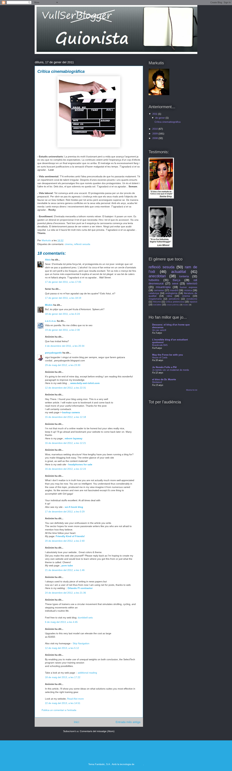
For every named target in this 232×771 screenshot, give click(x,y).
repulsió (193, 302)
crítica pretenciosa (175, 302)
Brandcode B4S (160, 345)
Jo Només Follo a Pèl (164, 367)
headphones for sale (80, 464)
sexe (175, 283)
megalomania (155, 299)
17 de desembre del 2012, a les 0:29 (65, 511)
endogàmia (171, 293)
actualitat (178, 271)
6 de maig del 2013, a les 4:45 (61, 622)
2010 (155, 128)
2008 (155, 138)
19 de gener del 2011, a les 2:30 (62, 330)
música (188, 290)
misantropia (163, 287)
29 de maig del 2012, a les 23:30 (62, 365)
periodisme (174, 299)
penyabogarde (53, 352)
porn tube (67, 565)
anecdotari (157, 276)
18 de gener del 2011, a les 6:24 (62, 314)
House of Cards (159, 357)
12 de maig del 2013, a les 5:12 (62, 648)
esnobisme (191, 299)
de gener (160, 117)
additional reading (87, 672)
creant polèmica (173, 305)
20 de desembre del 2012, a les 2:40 (65, 540)
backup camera (71, 412)
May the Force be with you (167, 354)
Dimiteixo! (157, 382)
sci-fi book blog (74, 507)
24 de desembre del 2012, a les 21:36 (65, 592)
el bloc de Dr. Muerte (164, 379)
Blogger (139, 764)
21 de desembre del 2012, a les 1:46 (65, 570)
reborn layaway (73, 438)
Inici (76, 722)
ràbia (169, 295)
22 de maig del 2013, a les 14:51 (62, 703)
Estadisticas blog (41, 751)
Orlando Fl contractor (80, 588)
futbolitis (154, 280)
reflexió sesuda (82, 244)
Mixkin (49, 305)
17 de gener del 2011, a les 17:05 (63, 282)
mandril (174, 290)
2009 (155, 133)
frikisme (157, 302)
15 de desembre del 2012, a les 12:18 (65, 417)
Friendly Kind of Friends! (70, 536)
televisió (192, 283)
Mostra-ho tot (191, 390)
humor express (188, 287)
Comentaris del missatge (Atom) (97, 731)
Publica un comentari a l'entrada (59, 710)
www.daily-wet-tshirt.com (85, 383)
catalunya (154, 293)
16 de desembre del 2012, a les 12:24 (65, 468)
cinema (69, 244)
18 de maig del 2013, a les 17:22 (62, 677)
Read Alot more (75, 698)
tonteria (184, 276)
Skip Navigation (81, 643)
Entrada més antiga (128, 722)
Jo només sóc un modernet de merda (170, 370)
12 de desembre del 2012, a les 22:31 (65, 387)
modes (186, 305)
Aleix (48, 259)
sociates (157, 305)
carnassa (159, 290)
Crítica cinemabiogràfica (168, 121)
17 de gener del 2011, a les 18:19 (63, 298)
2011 (155, 113)
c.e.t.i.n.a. (50, 320)
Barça (176, 280)
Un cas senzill (159, 330)
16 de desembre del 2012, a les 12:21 (65, 443)
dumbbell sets (85, 617)
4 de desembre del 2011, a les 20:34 (64, 346)
